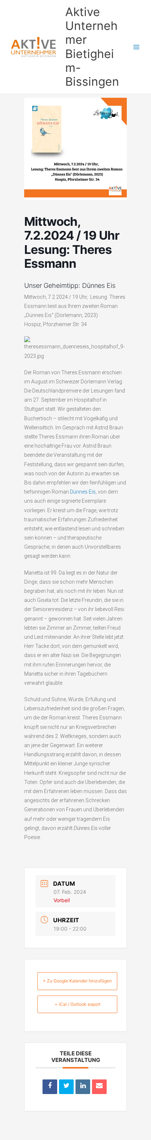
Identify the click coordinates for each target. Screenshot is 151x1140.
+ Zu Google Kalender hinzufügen (77, 981)
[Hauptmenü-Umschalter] (136, 46)
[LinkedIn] (83, 1086)
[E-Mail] (99, 1086)
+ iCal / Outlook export (77, 1004)
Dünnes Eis (83, 492)
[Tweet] (66, 1086)
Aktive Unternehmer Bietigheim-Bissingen (92, 47)
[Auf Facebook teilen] (50, 1086)
